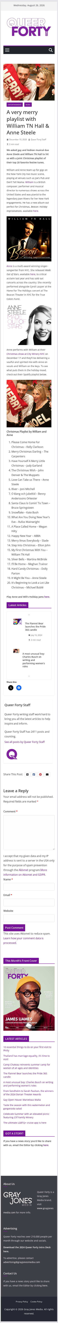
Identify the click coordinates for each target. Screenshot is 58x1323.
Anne (9, 266)
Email (7, 895)
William (29, 182)
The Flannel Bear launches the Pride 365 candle (35, 626)
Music (28, 104)
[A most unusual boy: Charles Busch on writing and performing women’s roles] (16, 651)
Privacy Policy (22, 1301)
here (35, 210)
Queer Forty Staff (38, 139)
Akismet (23, 870)
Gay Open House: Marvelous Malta (22, 1099)
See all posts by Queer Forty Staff (25, 742)
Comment (10, 811)
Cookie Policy (36, 1301)
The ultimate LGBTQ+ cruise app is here (24, 1122)
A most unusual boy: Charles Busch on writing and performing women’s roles (34, 660)
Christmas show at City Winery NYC (26, 353)
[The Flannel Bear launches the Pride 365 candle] (17, 622)
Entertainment (14, 104)
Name (8, 879)
